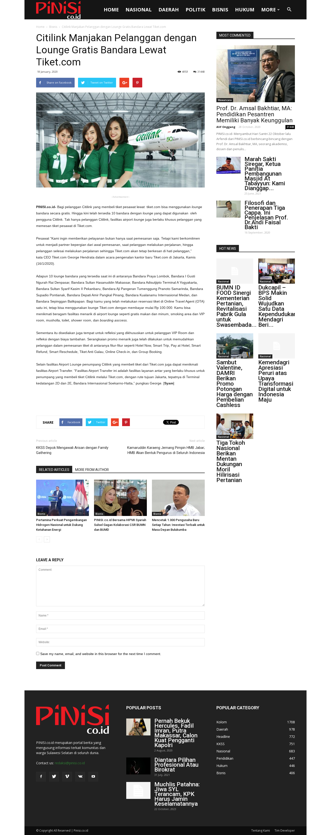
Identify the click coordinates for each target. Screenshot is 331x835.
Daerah (168, 9)
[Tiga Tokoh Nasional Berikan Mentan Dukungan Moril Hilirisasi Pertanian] (234, 426)
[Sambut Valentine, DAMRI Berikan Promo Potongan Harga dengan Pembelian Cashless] (234, 346)
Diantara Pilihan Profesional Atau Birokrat (176, 765)
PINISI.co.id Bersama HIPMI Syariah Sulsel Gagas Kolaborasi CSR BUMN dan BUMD (120, 524)
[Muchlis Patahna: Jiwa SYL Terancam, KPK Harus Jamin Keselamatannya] (138, 790)
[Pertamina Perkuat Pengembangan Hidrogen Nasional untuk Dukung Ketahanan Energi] (62, 498)
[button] (289, 10)
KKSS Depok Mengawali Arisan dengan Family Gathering (72, 450)
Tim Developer (285, 830)
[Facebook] (41, 776)
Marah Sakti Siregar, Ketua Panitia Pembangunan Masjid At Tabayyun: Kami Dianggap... (264, 174)
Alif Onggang (225, 127)
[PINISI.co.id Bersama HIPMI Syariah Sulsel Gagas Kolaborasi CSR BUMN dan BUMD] (120, 498)
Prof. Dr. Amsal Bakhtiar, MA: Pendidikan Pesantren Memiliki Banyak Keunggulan (254, 114)
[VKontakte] (80, 776)
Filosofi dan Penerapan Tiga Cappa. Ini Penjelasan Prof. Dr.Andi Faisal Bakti (266, 215)
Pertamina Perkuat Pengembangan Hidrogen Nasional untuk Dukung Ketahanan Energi (61, 524)
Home (111, 9)
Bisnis (220, 9)
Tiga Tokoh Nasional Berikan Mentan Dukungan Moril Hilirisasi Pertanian (230, 461)
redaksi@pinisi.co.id (70, 763)
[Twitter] (54, 776)
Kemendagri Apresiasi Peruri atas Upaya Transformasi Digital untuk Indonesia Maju (275, 381)
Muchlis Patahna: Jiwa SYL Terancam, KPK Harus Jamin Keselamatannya (177, 794)
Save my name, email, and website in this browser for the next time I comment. (100, 654)
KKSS (220, 743)
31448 (201, 71)
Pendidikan (224, 758)
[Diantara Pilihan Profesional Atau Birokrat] (138, 765)
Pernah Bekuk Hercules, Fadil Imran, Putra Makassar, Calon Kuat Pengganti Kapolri (175, 733)
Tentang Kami (260, 830)
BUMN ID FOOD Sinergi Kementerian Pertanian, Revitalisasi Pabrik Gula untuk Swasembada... (236, 306)
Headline (223, 736)
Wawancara (225, 100)
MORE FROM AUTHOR (92, 470)
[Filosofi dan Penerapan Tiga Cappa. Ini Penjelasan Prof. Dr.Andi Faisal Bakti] (228, 209)
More (268, 9)
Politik (195, 9)
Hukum (244, 9)
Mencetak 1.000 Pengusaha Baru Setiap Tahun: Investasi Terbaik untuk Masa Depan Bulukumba (178, 524)
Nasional (139, 9)
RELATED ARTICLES (54, 470)
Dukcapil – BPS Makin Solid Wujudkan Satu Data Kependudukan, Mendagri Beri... (278, 306)
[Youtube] (93, 776)
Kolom (221, 722)
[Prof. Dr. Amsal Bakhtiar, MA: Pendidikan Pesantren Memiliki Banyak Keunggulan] (255, 73)
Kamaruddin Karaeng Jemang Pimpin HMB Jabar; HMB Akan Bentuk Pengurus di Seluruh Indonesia (166, 450)
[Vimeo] (67, 776)
